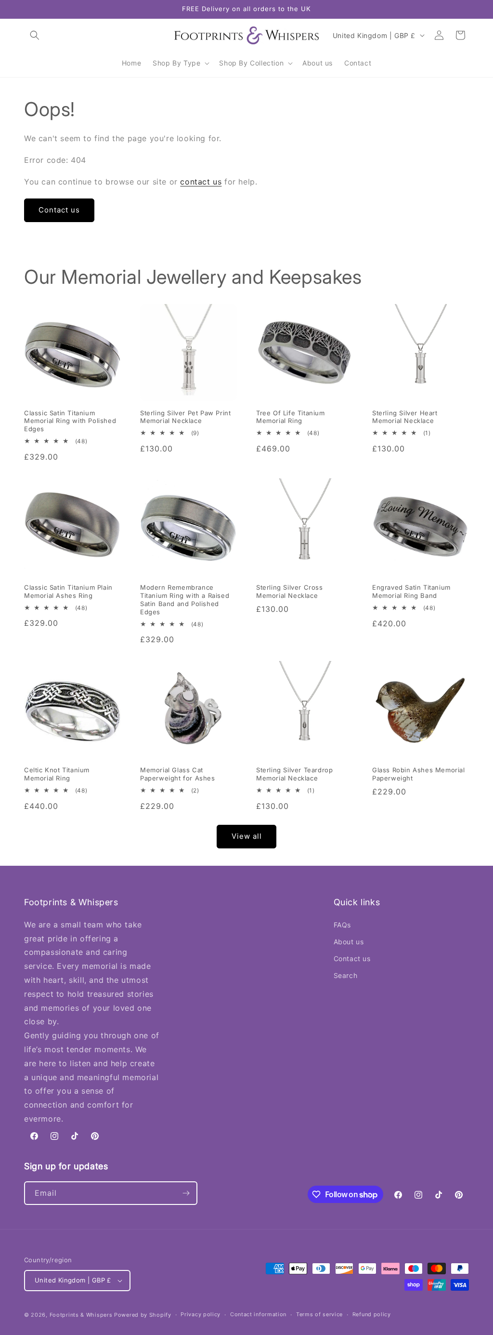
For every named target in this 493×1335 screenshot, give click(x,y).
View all (247, 836)
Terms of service (319, 1314)
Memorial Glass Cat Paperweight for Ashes (177, 774)
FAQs (342, 925)
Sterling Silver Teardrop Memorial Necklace (294, 774)
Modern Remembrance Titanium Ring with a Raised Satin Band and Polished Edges (184, 599)
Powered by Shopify (142, 1314)
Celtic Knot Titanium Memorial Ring (57, 774)
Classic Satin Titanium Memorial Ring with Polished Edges (70, 421)
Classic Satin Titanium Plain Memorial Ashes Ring (68, 591)
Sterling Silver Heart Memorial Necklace (405, 417)
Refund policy (371, 1314)
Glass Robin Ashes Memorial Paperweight (418, 774)
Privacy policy (201, 1314)
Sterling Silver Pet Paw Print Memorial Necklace (185, 417)
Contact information (258, 1314)
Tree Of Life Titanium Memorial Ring (290, 417)
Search (346, 975)
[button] (34, 35)
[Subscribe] (185, 1193)
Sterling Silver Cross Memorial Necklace (289, 591)
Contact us (59, 209)
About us (349, 942)
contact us (200, 181)
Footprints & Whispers (81, 1314)
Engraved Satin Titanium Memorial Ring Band (411, 591)
